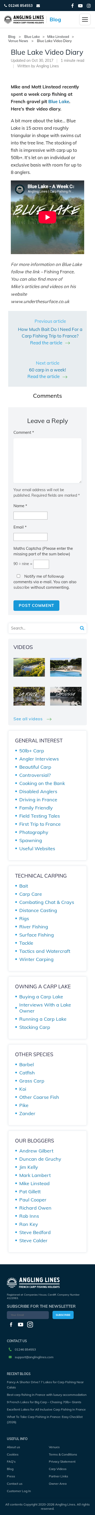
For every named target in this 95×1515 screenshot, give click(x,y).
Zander (27, 1113)
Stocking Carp (34, 1027)
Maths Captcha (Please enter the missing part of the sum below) (43, 551)
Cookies (12, 1454)
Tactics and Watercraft (44, 951)
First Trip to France (40, 824)
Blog (10, 1469)
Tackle (26, 943)
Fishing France (59, 271)
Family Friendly (36, 808)
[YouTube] (80, 5)
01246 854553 (20, 5)
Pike (23, 1105)
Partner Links (58, 1476)
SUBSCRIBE (63, 1315)
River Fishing (33, 927)
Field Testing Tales (39, 816)
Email (20, 527)
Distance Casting (38, 910)
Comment (23, 432)
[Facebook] (72, 5)
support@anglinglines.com (34, 1357)
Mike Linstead (58, 37)
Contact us (14, 1484)
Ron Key (28, 1224)
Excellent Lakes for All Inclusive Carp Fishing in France (46, 1409)
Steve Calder (33, 1240)
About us (13, 1447)
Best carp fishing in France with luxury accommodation (47, 1395)
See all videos (28, 718)
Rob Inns (29, 1216)
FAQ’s (11, 1461)
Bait (23, 886)
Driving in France (38, 800)
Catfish (27, 1073)
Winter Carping (36, 959)
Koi (22, 1089)
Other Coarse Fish (39, 1097)
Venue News (18, 41)
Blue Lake (32, 37)
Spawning (30, 840)
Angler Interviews (39, 759)
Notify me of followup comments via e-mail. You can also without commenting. (45, 582)
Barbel (26, 1064)
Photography (33, 832)
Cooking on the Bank (42, 783)
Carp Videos (57, 1469)
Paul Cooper (32, 1200)
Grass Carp (31, 1081)
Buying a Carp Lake (41, 997)
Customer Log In (19, 1491)
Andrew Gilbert (36, 1151)
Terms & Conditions (63, 1454)
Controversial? (35, 775)
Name (20, 505)
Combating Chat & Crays (46, 902)
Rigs (24, 918)
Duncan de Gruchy (40, 1159)
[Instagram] (89, 5)
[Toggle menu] (85, 19)
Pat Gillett (30, 1192)
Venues (54, 1447)
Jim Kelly (28, 1167)
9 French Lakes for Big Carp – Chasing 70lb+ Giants (44, 1402)
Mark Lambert (35, 1175)
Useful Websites (37, 848)
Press (11, 1476)
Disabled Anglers (38, 791)
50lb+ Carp (31, 751)
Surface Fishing (36, 935)
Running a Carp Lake (42, 1019)
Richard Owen (35, 1208)
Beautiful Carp (35, 767)
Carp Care (30, 894)
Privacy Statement (62, 1461)
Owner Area (57, 1484)
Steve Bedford (35, 1232)
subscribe (21, 587)
